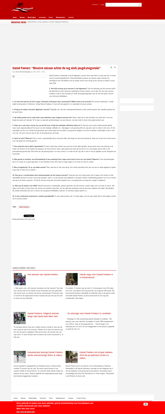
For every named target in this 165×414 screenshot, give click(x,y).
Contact (94, 4)
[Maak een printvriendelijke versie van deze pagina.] (111, 67)
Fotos (51, 398)
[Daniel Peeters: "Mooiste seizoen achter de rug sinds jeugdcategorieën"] (29, 93)
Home (15, 17)
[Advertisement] (64, 45)
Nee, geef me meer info (26, 412)
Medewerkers (60, 17)
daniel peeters (24, 207)
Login (102, 4)
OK (146, 404)
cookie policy (41, 409)
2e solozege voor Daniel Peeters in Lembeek (89, 313)
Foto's (51, 17)
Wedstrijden (32, 17)
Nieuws (22, 17)
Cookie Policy (81, 398)
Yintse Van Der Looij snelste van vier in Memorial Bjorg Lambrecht (51, 22)
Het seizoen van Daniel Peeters (43, 274)
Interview (42, 17)
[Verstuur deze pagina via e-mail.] (115, 67)
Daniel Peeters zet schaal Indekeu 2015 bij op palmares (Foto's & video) (95, 355)
